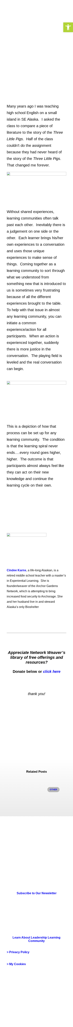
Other (53, 789)
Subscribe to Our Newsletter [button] (37, 893)
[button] (68, 27)
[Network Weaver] (20, 9)
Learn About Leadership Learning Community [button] (37, 939)
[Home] (17, 857)
